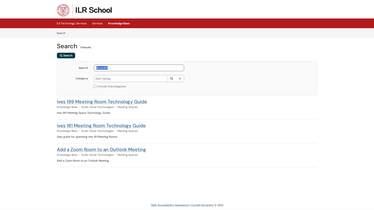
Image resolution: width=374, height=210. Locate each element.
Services (97, 23)
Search (62, 33)
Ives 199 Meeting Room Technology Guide (102, 102)
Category (82, 78)
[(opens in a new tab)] (84, 10)
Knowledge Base (119, 23)
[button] (171, 78)
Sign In (312, 7)
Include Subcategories (112, 86)
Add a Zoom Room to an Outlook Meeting (101, 149)
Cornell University (202, 205)
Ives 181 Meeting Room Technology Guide (101, 125)
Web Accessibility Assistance (170, 205)
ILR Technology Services (72, 23)
